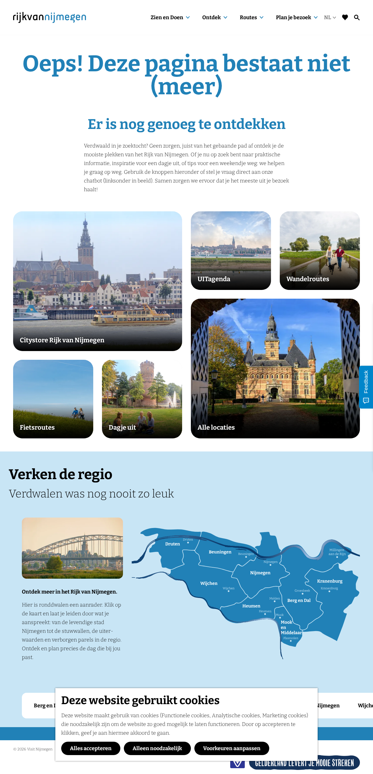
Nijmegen (327, 705)
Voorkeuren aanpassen (232, 748)
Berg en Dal (48, 705)
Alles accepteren (91, 748)
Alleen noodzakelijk (157, 748)
